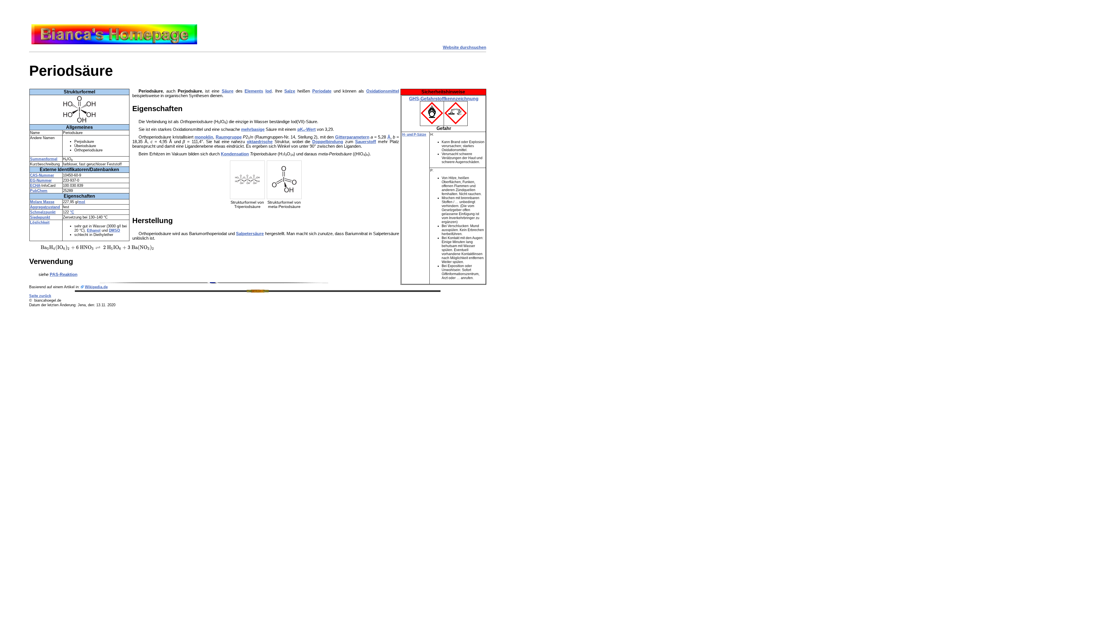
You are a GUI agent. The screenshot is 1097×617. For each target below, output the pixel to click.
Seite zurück (40, 296)
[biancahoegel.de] (114, 43)
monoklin (204, 137)
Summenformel (43, 159)
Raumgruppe (229, 137)
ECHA (35, 185)
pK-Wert (306, 129)
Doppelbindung (327, 141)
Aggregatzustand (45, 207)
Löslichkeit (39, 222)
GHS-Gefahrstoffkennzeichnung (444, 98)
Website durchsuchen (464, 47)
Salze (289, 91)
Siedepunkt (40, 217)
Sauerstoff (365, 141)
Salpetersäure (250, 233)
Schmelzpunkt (42, 212)
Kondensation (235, 154)
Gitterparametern (352, 137)
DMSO (114, 230)
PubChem (38, 191)
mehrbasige (253, 129)
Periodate (321, 91)
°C (72, 212)
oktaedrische (260, 141)
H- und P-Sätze (414, 135)
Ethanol (94, 230)
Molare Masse (42, 202)
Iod (268, 91)
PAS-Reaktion (63, 274)
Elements (254, 91)
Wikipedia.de (96, 287)
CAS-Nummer (42, 175)
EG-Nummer (41, 180)
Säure (227, 91)
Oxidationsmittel (382, 91)
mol (81, 202)
